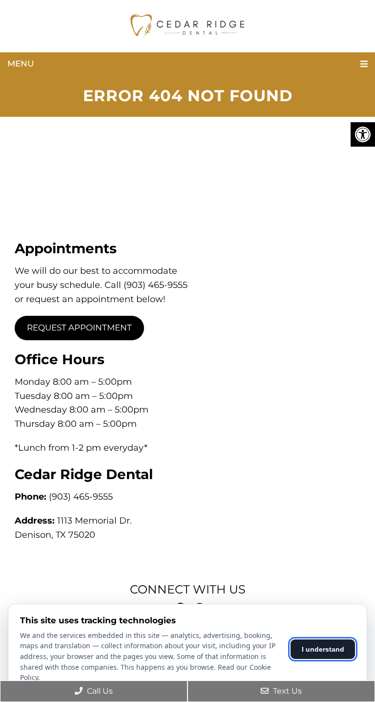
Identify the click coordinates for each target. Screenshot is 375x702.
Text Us (286, 691)
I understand (323, 649)
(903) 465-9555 (81, 496)
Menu (20, 63)
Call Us (99, 691)
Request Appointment (79, 327)
